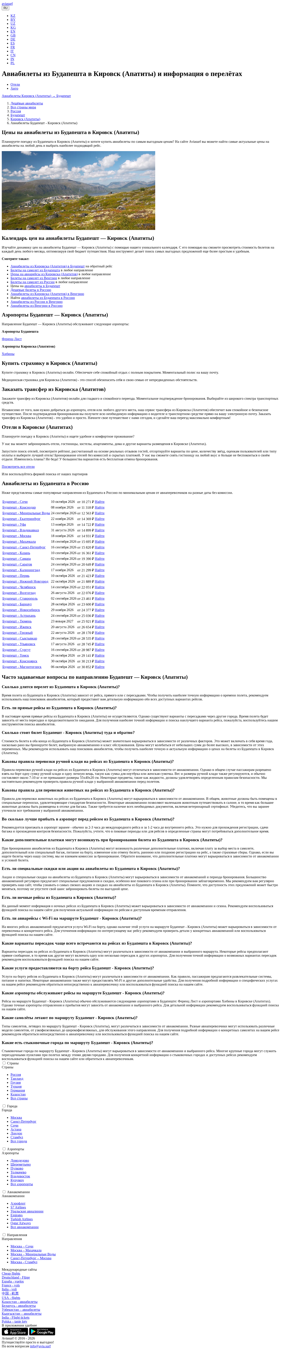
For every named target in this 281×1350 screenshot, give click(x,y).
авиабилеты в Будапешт (42, 286)
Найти (99, 502)
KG (13, 27)
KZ (13, 16)
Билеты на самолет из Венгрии (34, 278)
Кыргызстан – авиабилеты (21, 1313)
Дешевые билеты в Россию (31, 290)
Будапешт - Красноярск (19, 661)
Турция (16, 1086)
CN (13, 55)
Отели (15, 84)
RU (5, 8)
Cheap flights (11, 1273)
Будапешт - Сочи (15, 502)
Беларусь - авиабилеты (19, 1306)
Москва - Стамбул (24, 1262)
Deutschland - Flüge (16, 1277)
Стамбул (17, 1137)
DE (13, 39)
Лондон (16, 1133)
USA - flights (11, 1298)
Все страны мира (23, 107)
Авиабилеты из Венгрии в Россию (37, 305)
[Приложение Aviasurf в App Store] (15, 1334)
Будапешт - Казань (16, 553)
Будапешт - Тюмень (17, 621)
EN (13, 31)
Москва (16, 1117)
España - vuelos (13, 1281)
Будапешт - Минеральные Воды (26, 513)
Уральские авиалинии (27, 1211)
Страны (13, 1063)
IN (12, 59)
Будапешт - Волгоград (19, 593)
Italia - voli (9, 1289)
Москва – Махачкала (26, 1250)
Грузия (16, 1082)
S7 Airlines (18, 1207)
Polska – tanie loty (14, 1321)
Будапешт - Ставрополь (20, 598)
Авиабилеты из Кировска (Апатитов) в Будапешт (48, 266)
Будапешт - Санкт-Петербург (24, 547)
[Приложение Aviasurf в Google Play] (42, 1334)
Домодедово (20, 1160)
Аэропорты (15, 1149)
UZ (13, 23)
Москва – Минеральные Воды (33, 1254)
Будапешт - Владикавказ (20, 530)
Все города (19, 1141)
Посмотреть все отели (18, 466)
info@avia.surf (40, 1346)
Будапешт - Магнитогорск (21, 667)
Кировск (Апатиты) (25, 119)
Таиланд (17, 1078)
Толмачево (18, 1172)
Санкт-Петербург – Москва (31, 1258)
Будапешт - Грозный (17, 632)
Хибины (8, 354)
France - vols (11, 1285)
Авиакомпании (18, 1192)
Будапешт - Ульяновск (18, 644)
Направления (17, 1235)
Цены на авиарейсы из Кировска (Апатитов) (44, 274)
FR (13, 47)
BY (13, 19)
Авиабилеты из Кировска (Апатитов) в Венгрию (47, 294)
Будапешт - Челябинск (19, 587)
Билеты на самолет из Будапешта (35, 270)
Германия (18, 1090)
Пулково (17, 1168)
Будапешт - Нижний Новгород (25, 581)
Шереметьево (21, 1164)
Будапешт (18, 115)
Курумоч (17, 1180)
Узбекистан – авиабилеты (21, 1309)
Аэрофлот (18, 1203)
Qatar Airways (21, 1223)
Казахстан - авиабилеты (20, 1302)
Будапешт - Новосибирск (21, 610)
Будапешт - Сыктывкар (19, 638)
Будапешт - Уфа (14, 524)
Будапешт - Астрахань (19, 615)
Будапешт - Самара (16, 558)
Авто (14, 88)
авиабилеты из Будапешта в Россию (48, 298)
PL (13, 63)
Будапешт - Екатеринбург (21, 519)
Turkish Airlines (22, 1219)
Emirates (17, 1215)
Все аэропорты (22, 1184)
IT (12, 51)
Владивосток (20, 1176)
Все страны (19, 1098)
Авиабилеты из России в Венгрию (37, 302)
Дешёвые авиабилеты (27, 103)
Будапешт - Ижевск (16, 627)
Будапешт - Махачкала (19, 541)
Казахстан (18, 1094)
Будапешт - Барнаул (17, 604)
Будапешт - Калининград (21, 570)
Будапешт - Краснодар (19, 507)
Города (12, 1106)
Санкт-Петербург (23, 1121)
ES (13, 43)
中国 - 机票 (10, 1293)
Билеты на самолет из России (33, 282)
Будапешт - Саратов (17, 564)
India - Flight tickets (15, 1317)
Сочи (14, 1125)
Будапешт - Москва (16, 536)
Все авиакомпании (25, 1227)
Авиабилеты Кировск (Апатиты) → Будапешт (36, 96)
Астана (16, 1129)
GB (13, 35)
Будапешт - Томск (15, 655)
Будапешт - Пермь (15, 576)
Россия (16, 111)
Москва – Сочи (22, 1246)
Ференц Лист (12, 339)
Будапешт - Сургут (16, 650)
